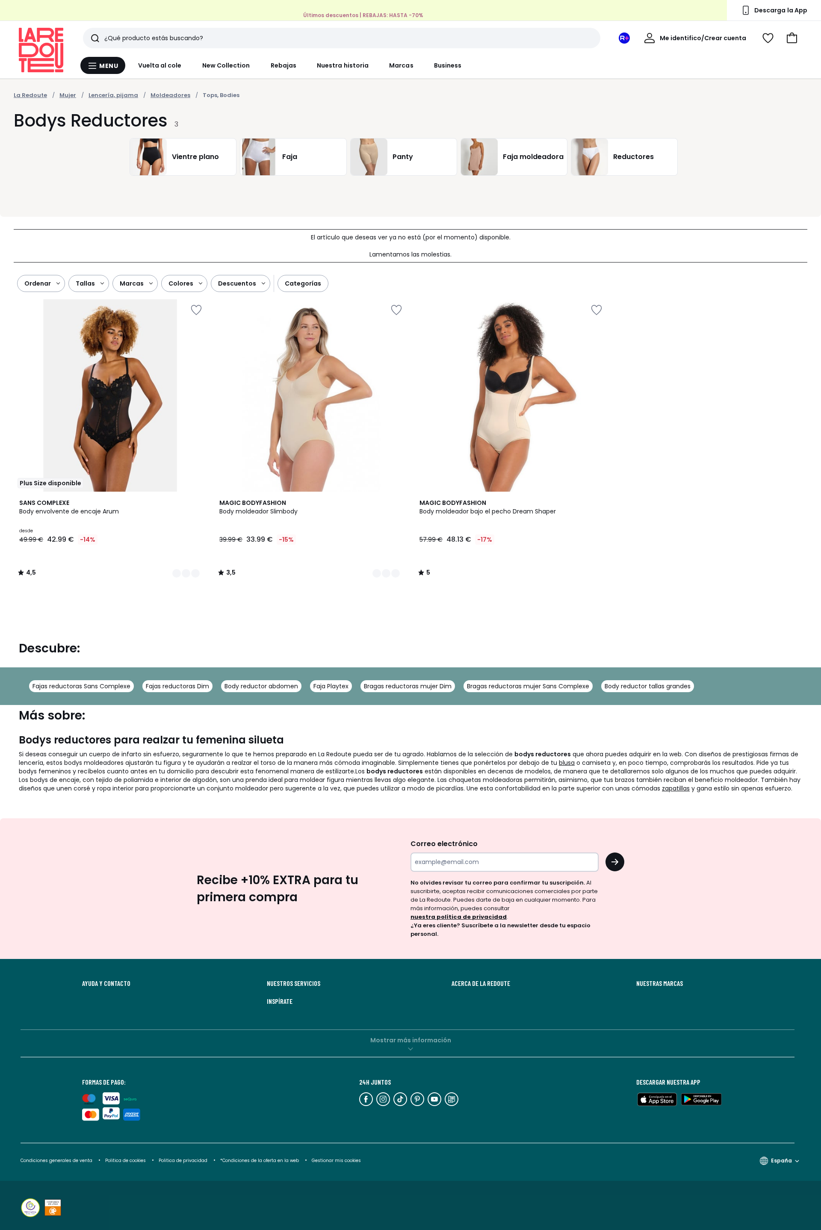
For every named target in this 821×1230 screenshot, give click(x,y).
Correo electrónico (444, 844)
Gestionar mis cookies (336, 1160)
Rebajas (284, 65)
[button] (792, 38)
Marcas (401, 65)
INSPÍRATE (279, 1001)
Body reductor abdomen (261, 686)
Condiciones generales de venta (57, 1160)
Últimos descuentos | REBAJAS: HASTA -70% (363, 15)
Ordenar (37, 283)
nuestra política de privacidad (458, 917)
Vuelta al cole (160, 65)
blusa (567, 762)
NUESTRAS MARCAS (659, 983)
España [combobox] (781, 1160)
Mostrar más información (410, 1040)
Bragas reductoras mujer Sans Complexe (528, 686)
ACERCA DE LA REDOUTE (481, 983)
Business (448, 65)
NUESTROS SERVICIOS (293, 983)
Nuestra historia (343, 65)
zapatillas (676, 788)
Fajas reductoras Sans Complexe (81, 686)
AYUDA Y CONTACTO (106, 983)
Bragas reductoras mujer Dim (408, 686)
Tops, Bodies (221, 95)
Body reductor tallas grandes (648, 686)
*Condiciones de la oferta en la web (259, 1160)
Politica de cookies (125, 1160)
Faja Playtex (330, 686)
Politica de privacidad (184, 1160)
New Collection (226, 65)
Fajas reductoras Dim (177, 686)
